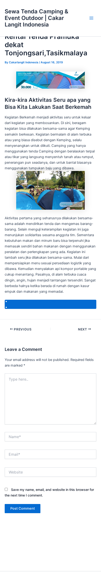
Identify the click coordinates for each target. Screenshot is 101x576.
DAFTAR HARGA (53, 307)
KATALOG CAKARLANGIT (53, 301)
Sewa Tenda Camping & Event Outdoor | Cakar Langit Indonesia (36, 18)
